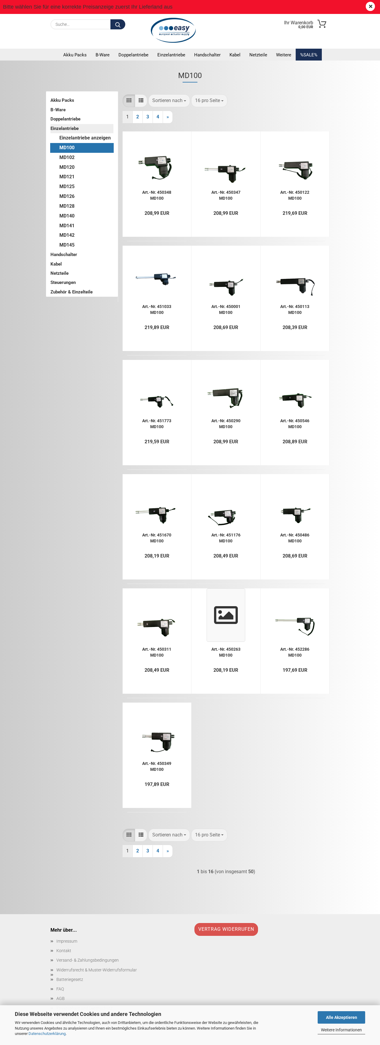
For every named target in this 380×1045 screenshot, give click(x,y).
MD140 (67, 216)
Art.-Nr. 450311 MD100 (156, 652)
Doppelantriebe (133, 55)
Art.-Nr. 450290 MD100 (225, 423)
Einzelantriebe (171, 55)
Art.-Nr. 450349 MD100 (156, 766)
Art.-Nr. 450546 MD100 (294, 423)
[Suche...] (117, 24)
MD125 (67, 186)
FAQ (60, 989)
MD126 (67, 196)
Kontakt (63, 950)
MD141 (67, 225)
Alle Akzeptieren (341, 1017)
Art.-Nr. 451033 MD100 (156, 309)
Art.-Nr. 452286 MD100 (294, 652)
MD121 (67, 177)
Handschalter (207, 55)
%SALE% (308, 55)
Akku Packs (75, 55)
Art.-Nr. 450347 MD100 (225, 195)
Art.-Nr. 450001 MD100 (225, 309)
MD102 (67, 157)
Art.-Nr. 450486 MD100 (294, 537)
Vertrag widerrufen (226, 929)
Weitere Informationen (341, 1029)
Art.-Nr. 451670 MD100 (156, 537)
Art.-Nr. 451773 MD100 (156, 423)
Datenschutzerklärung (47, 1033)
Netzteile (258, 55)
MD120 (67, 167)
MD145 (67, 245)
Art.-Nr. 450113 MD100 (294, 309)
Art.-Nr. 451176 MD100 (225, 537)
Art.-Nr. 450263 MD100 (225, 652)
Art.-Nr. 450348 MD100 (156, 195)
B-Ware (103, 55)
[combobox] (169, 100)
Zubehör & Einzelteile (71, 292)
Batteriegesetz (69, 979)
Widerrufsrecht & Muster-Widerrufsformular (96, 970)
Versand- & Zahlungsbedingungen (87, 960)
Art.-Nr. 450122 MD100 (294, 195)
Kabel (234, 55)
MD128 (67, 206)
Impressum (66, 941)
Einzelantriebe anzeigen (85, 138)
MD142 (67, 235)
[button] (129, 100)
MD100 (67, 147)
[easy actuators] (174, 30)
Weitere (283, 55)
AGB (60, 998)
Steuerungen (63, 282)
